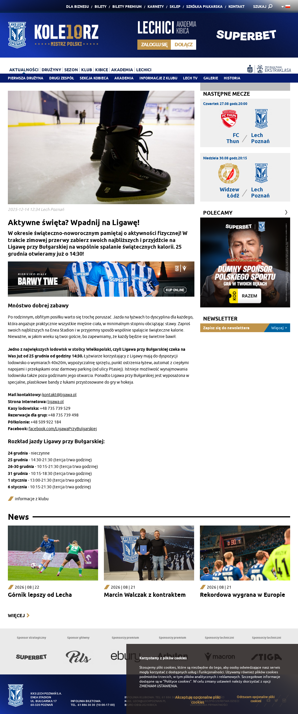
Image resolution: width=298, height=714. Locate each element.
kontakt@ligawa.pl (59, 394)
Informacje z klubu (158, 78)
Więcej (16, 615)
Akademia (124, 78)
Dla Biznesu (77, 6)
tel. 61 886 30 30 (83, 705)
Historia (232, 78)
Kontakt (236, 6)
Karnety (156, 6)
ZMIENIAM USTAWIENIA (158, 686)
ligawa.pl (55, 401)
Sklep (175, 6)
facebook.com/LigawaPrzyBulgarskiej (63, 428)
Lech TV (190, 78)
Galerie (210, 78)
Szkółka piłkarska (204, 6)
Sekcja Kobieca (94, 78)
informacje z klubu (32, 498)
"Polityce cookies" (177, 681)
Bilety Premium (127, 6)
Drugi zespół (61, 78)
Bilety (101, 6)
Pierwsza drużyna (25, 78)
